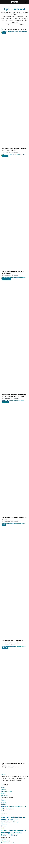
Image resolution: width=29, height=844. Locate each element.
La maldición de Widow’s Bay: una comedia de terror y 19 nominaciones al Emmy (13, 819)
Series (3, 787)
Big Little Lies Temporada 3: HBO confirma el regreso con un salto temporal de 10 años (14, 395)
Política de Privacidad (7, 843)
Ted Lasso (5, 402)
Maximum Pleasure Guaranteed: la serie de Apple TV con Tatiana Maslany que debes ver (13, 832)
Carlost (3, 774)
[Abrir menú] (26, 2)
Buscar (22, 24)
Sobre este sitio (5, 841)
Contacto (3, 839)
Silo (4, 33)
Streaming (4, 789)
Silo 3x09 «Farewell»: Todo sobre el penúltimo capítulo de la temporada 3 (14, 149)
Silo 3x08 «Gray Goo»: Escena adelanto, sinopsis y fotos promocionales (12, 641)
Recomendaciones (6, 791)
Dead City (5, 156)
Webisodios (4, 795)
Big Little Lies (7, 279)
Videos (3, 793)
